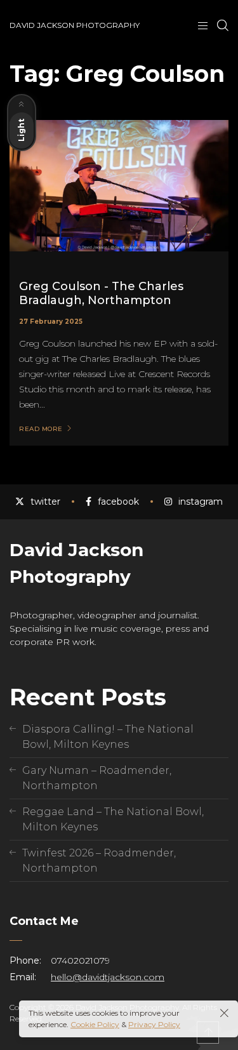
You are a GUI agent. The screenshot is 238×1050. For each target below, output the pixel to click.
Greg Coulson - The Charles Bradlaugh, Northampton (101, 293)
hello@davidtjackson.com (107, 977)
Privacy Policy (154, 1024)
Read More (41, 429)
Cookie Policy (94, 1024)
